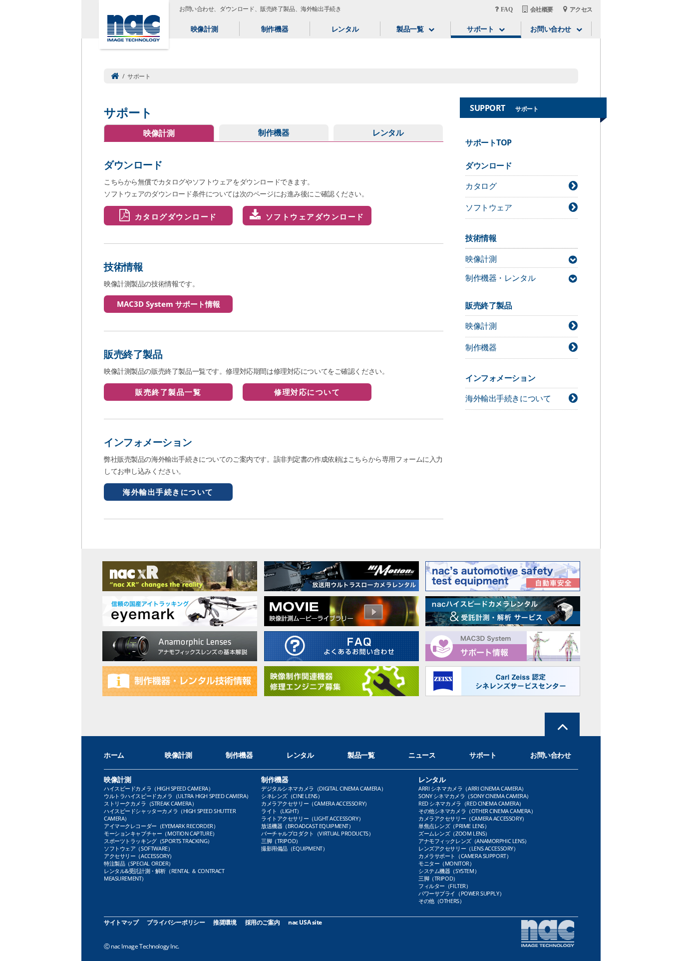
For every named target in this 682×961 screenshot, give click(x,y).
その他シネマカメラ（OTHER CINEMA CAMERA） (477, 811)
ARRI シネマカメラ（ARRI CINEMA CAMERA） (472, 788)
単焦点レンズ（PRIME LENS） (453, 826)
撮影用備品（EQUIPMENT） (294, 848)
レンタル (345, 28)
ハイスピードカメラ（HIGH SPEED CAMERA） (158, 788)
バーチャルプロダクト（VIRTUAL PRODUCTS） (317, 833)
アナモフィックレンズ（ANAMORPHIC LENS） (474, 841)
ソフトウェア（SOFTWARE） (138, 848)
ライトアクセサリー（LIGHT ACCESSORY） (312, 818)
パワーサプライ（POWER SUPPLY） (461, 893)
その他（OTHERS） (441, 901)
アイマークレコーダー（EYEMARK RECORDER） (161, 826)
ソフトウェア (488, 207)
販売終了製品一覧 (168, 392)
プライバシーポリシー (176, 922)
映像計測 (204, 28)
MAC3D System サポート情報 (168, 304)
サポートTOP (488, 142)
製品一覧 (360, 755)
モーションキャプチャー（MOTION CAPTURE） (161, 833)
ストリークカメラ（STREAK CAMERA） (150, 803)
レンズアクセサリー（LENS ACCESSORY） (468, 848)
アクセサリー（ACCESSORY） (139, 856)
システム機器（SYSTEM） (448, 871)
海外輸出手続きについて (168, 492)
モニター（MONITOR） (446, 863)
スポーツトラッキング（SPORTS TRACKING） (158, 841)
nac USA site (305, 922)
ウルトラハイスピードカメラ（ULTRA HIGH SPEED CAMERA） (178, 796)
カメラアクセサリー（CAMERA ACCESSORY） (315, 803)
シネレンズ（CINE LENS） (292, 796)
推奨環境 (224, 922)
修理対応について (307, 392)
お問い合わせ (550, 755)
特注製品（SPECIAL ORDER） (139, 863)
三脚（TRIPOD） (281, 841)
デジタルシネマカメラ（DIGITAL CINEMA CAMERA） (323, 788)
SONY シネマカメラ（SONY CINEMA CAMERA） (475, 796)
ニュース (421, 755)
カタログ (480, 185)
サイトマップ (121, 922)
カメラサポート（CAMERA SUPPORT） (464, 856)
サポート (482, 755)
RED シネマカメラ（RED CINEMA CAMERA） (471, 803)
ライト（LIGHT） (281, 811)
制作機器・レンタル (500, 277)
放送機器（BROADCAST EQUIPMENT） (307, 826)
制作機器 (274, 28)
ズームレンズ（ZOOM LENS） (454, 833)
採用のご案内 (262, 922)
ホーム (114, 755)
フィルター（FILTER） (444, 886)
